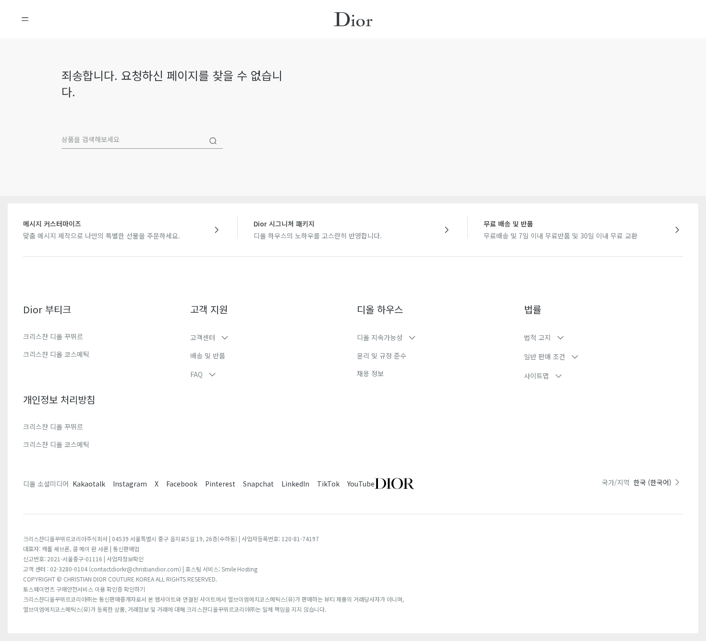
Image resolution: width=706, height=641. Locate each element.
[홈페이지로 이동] (353, 19)
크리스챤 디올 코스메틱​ (56, 444)
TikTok (328, 483)
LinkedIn (295, 483)
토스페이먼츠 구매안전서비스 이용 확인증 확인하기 (84, 589)
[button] (270, 337)
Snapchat (258, 483)
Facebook (181, 483)
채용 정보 (370, 373)
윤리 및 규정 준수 (381, 355)
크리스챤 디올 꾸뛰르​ (53, 426)
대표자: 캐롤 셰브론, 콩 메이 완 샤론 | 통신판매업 (81, 549)
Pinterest (220, 483)
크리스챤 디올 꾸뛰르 (53, 336)
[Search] (213, 141)
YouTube (361, 483)
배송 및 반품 (207, 355)
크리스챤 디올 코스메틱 (56, 354)
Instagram (130, 483)
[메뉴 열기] (25, 19)
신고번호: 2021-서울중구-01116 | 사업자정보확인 (83, 559)
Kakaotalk (89, 483)
